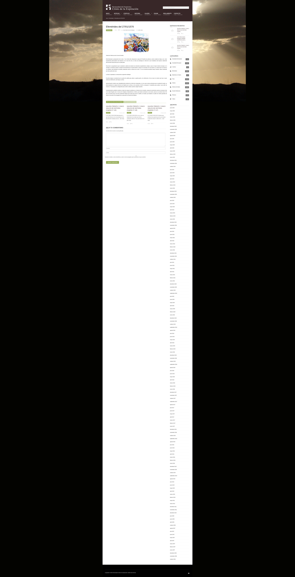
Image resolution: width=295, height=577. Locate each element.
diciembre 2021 (173, 253)
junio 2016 (172, 447)
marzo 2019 (172, 345)
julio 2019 (172, 333)
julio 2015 (172, 481)
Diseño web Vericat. (132, 572)
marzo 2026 (172, 117)
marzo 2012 (172, 503)
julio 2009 (172, 516)
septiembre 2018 (173, 364)
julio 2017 (172, 407)
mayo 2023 (172, 206)
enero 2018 (172, 389)
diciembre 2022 (173, 222)
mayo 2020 (172, 302)
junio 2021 (172, 265)
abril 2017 (172, 417)
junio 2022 (172, 234)
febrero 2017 (172, 423)
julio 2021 (172, 262)
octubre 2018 (173, 361)
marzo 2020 (172, 308)
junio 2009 (172, 519)
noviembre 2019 (173, 321)
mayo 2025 (172, 144)
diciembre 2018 (173, 355)
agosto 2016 (172, 441)
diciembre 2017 (173, 392)
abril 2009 (172, 522)
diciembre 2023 (173, 191)
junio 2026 (172, 107)
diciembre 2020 (173, 284)
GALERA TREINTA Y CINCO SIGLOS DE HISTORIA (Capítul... (183, 30)
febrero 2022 (172, 246)
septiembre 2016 (173, 438)
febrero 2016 (172, 460)
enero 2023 (172, 219)
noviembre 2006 (173, 556)
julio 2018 (172, 370)
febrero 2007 (172, 546)
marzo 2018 (172, 382)
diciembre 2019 (173, 318)
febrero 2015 (172, 497)
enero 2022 (172, 250)
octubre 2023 (173, 197)
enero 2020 (172, 314)
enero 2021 (172, 280)
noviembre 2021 (173, 256)
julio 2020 (172, 296)
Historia (138, 14)
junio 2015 (172, 485)
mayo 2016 (172, 451)
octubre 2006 (173, 559)
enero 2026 (172, 123)
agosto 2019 (172, 330)
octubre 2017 (173, 398)
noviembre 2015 (173, 469)
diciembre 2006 (173, 553)
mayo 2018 (172, 376)
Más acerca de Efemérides (130, 101)
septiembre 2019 (173, 327)
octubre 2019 (173, 324)
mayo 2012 (172, 500)
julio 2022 (172, 231)
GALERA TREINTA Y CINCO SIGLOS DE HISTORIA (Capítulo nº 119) (115, 108)
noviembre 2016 (173, 432)
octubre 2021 (173, 259)
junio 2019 (172, 336)
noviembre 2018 (173, 358)
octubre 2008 (173, 525)
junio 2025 (172, 141)
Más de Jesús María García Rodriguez (115, 101)
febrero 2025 (172, 154)
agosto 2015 (172, 478)
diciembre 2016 (173, 429)
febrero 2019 (172, 348)
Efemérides (111, 18)
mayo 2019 (172, 339)
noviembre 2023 (173, 194)
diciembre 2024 (173, 160)
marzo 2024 (172, 182)
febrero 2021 (172, 277)
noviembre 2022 (173, 225)
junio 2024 (172, 172)
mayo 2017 (172, 413)
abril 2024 (172, 178)
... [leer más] (121, 118)
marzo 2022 (172, 243)
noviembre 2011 (173, 509)
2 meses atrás (122, 112)
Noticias (116, 14)
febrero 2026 (172, 120)
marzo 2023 (172, 212)
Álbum (157, 14)
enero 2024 (172, 188)
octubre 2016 (173, 435)
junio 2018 (172, 373)
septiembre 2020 (173, 293)
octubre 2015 (173, 472)
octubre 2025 (173, 132)
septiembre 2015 (173, 475)
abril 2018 (172, 379)
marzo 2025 (172, 151)
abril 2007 (172, 540)
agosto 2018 (172, 367)
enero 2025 (172, 157)
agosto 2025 (172, 135)
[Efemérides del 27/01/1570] (136, 43)
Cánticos (127, 14)
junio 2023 (172, 203)
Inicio (109, 14)
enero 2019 (172, 352)
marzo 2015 (172, 494)
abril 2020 (172, 305)
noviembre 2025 (173, 129)
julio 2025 (172, 138)
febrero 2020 (172, 311)
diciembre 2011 (173, 506)
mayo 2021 (172, 268)
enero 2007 (172, 550)
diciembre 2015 (173, 466)
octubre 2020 (173, 290)
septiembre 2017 (173, 401)
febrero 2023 (172, 216)
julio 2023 (172, 200)
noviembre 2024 (173, 163)
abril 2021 (172, 271)
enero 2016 (172, 463)
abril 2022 (172, 240)
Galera (147, 14)
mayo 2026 (172, 110)
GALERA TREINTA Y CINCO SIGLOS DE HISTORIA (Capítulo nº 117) (156, 108)
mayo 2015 (172, 488)
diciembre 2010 (173, 512)
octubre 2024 (173, 166)
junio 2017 (172, 410)
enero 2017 (172, 426)
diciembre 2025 (173, 126)
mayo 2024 (172, 175)
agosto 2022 (172, 228)
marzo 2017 (172, 420)
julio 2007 (172, 531)
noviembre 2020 (173, 287)
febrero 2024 (172, 185)
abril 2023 (172, 209)
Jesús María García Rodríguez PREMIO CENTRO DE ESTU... (181, 38)
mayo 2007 (172, 537)
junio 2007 (172, 534)
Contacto (178, 14)
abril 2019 (172, 342)
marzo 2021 (172, 274)
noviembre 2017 (173, 395)
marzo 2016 (172, 457)
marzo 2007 (172, 543)
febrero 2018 (172, 386)
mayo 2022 (172, 237)
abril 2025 (172, 148)
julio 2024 (172, 169)
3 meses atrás (142, 112)
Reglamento (167, 14)
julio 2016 (172, 444)
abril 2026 (172, 113)
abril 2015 (172, 491)
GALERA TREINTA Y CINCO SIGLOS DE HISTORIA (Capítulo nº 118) (136, 108)
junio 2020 (172, 299)
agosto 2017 (172, 404)
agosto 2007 (172, 528)
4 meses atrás (163, 112)
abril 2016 (172, 454)
